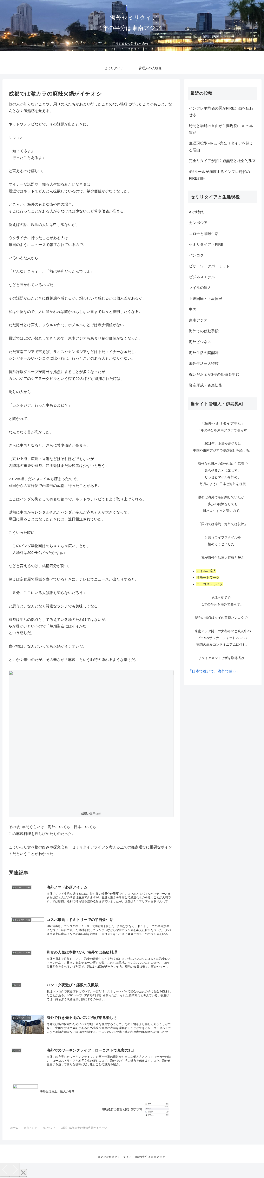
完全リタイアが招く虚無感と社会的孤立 (222, 161)
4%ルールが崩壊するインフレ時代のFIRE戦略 (219, 175)
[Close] (23, 1173)
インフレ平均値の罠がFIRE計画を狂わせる (221, 111)
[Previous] (5, 1170)
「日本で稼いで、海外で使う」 (214, 671)
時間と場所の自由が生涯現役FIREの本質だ (221, 129)
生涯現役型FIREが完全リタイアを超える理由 (221, 146)
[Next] (15, 1170)
